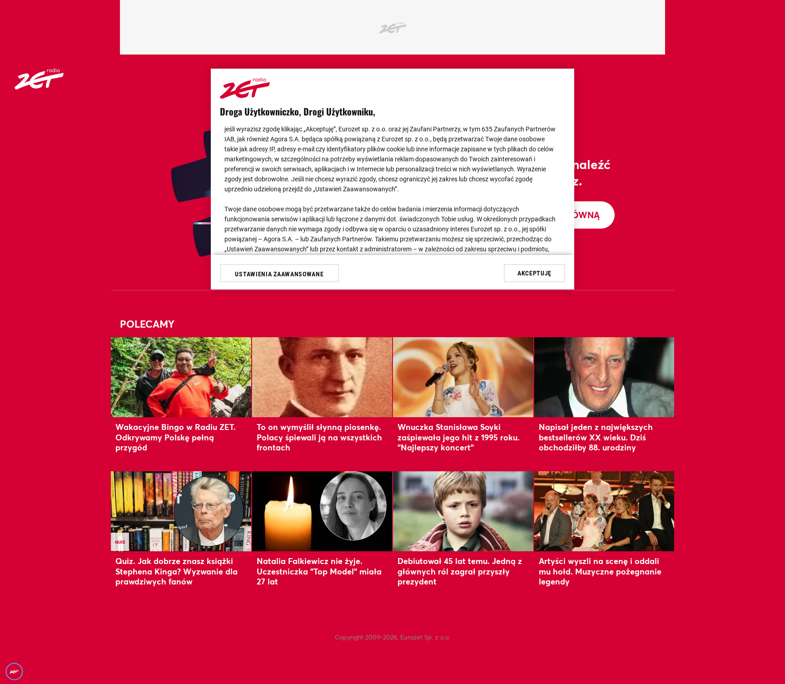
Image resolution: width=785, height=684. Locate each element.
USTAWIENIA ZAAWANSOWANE (279, 274)
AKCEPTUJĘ (534, 272)
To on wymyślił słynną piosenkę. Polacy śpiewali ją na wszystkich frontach (319, 437)
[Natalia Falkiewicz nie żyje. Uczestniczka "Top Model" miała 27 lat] (322, 511)
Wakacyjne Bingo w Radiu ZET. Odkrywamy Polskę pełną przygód (175, 437)
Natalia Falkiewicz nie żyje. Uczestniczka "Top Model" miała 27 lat (319, 571)
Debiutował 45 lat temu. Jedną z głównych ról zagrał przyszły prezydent (459, 571)
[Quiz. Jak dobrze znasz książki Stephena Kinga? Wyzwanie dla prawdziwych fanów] (181, 511)
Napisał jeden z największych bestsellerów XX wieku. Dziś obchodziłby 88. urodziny (596, 437)
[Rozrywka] (39, 86)
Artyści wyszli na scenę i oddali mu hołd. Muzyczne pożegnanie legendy (600, 571)
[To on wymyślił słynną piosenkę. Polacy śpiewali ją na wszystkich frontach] (322, 377)
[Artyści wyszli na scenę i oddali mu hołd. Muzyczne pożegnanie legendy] (604, 511)
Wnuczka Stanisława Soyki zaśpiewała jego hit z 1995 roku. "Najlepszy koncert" (458, 437)
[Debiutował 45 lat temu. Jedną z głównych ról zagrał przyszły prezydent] (463, 511)
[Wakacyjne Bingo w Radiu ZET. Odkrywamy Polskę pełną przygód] (181, 377)
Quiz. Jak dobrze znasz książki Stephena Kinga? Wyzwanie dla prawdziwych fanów (176, 571)
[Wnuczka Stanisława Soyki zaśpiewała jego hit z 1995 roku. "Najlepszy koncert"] (463, 377)
